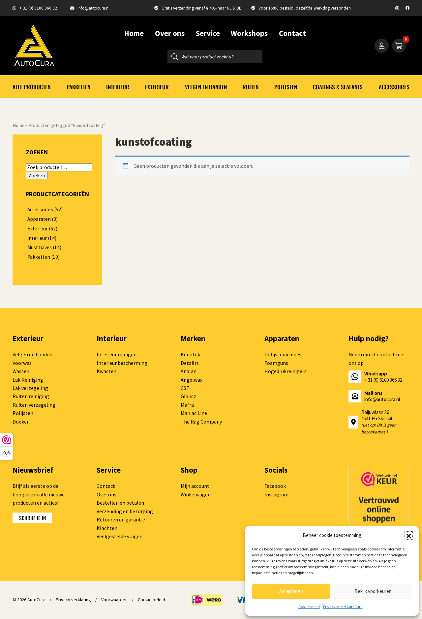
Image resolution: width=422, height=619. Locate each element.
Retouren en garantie (121, 519)
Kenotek (190, 354)
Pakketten (78, 86)
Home (134, 33)
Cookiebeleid (309, 606)
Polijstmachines (282, 354)
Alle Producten (31, 86)
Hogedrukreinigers (285, 371)
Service (208, 33)
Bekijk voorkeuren (373, 591)
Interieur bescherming (122, 363)
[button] (409, 535)
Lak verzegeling (30, 388)
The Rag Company (201, 421)
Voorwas (22, 363)
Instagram (276, 494)
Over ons (170, 33)
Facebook (275, 486)
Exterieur (157, 86)
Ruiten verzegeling (34, 404)
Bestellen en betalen (120, 502)
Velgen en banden (206, 86)
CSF (185, 388)
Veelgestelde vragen (119, 536)
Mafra (187, 404)
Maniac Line (194, 413)
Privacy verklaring (73, 600)
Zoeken (36, 175)
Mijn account (195, 486)
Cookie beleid (151, 600)
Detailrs (190, 363)
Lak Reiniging (28, 379)
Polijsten (285, 86)
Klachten (107, 528)
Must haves (39, 247)
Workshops (249, 33)
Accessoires (394, 86)
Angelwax (191, 379)
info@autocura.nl (93, 8)
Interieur (117, 86)
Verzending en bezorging (125, 511)
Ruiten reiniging (31, 396)
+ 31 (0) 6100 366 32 (38, 8)
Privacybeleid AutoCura (343, 606)
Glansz (188, 396)
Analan (188, 371)
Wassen (21, 371)
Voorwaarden (114, 600)
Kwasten (106, 371)
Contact (292, 33)
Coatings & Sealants (338, 86)
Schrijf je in (32, 517)
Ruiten (250, 86)
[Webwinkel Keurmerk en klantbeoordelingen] (378, 510)
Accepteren (291, 591)
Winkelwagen (196, 494)
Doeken (21, 421)
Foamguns (276, 363)
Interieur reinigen (116, 354)
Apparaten (39, 219)
